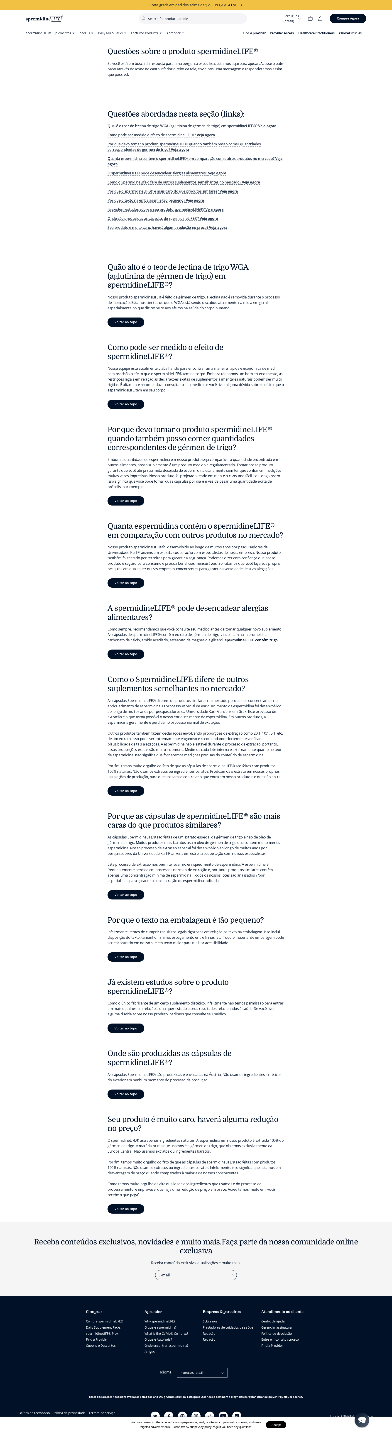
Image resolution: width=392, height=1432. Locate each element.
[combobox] (193, 18)
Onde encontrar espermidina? (166, 1345)
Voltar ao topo (126, 322)
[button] (362, 1420)
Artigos (150, 1351)
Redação (209, 1333)
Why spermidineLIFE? (160, 1321)
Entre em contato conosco (280, 1339)
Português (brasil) (192, 1373)
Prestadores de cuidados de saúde (228, 1327)
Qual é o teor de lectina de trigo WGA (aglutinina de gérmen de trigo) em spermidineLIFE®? (192, 125)
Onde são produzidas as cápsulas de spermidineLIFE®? (163, 218)
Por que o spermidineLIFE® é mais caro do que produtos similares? (173, 191)
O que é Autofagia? (158, 1339)
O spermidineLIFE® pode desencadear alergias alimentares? (167, 173)
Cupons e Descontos (100, 1345)
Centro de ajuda (273, 1321)
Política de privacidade (69, 1413)
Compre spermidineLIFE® (104, 1321)
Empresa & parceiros (222, 1312)
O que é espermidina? (161, 1327)
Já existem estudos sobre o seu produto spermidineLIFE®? (166, 209)
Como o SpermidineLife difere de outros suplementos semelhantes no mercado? (184, 182)
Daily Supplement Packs (103, 1327)
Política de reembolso (33, 1413)
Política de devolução (276, 1333)
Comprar (94, 1312)
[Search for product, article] (144, 18)
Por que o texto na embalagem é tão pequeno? (156, 200)
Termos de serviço (102, 1413)
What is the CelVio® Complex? (166, 1333)
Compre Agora (348, 18)
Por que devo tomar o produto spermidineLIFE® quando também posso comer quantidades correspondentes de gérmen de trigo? (184, 147)
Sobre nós (210, 1321)
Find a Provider (97, 1339)
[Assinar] (232, 1275)
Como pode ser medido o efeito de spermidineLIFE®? (161, 134)
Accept (276, 1424)
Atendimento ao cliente (282, 1312)
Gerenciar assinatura (276, 1327)
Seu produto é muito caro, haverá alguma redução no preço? (167, 227)
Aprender (153, 1312)
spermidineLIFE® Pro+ (102, 1333)
